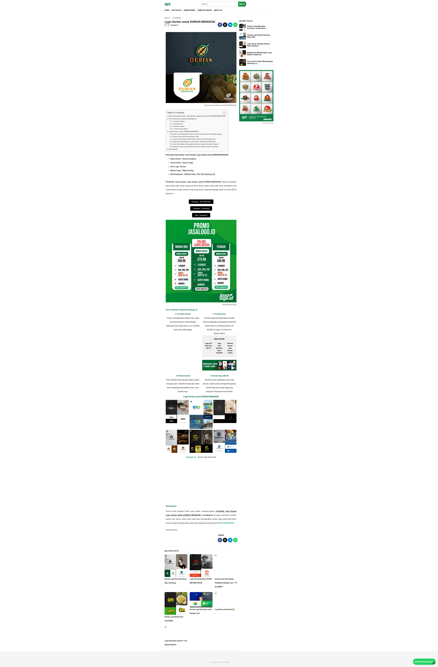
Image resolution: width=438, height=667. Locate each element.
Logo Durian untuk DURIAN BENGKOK (184, 131)
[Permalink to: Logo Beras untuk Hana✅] (226, 599)
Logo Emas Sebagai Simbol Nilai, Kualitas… (258, 45)
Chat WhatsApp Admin (424, 661)
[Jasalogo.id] (167, 4)
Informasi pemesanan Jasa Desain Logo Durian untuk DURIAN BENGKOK (197, 116)
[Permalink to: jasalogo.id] (167, 25)
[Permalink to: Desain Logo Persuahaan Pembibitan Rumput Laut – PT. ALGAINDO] (226, 565)
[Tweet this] (225, 24)
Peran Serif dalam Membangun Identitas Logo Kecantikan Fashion (196, 144)
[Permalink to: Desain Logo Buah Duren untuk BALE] (176, 603)
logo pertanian (171, 530)
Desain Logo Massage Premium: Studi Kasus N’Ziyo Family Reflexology (196, 134)
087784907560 (226, 523)
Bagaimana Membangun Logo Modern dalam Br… (259, 54)
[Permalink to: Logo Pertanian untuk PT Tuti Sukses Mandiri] (176, 632)
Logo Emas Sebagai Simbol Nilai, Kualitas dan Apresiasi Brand (194, 139)
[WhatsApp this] (235, 24)
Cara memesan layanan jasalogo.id (182, 119)
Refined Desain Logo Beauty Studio (230, 348)
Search (242, 4)
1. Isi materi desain (178, 121)
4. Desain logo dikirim (180, 129)
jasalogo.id (191, 457)
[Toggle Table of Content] (223, 113)
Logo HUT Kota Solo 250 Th (208, 345)
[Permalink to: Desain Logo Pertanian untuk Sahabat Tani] (201, 599)
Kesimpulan (173, 149)
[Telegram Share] (230, 24)
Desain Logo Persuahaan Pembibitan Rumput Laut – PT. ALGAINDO (226, 583)
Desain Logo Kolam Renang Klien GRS (186, 136)
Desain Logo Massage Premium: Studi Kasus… (257, 27)
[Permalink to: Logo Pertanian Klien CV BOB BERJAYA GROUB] (201, 565)
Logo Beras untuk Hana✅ (224, 609)
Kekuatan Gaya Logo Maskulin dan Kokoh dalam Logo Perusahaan (195, 146)
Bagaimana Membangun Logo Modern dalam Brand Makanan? (194, 141)
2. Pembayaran (178, 124)
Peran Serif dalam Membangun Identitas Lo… (260, 62)
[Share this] (220, 24)
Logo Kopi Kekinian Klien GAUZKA (219, 348)
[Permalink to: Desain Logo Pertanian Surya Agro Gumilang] (176, 565)
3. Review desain (178, 126)
